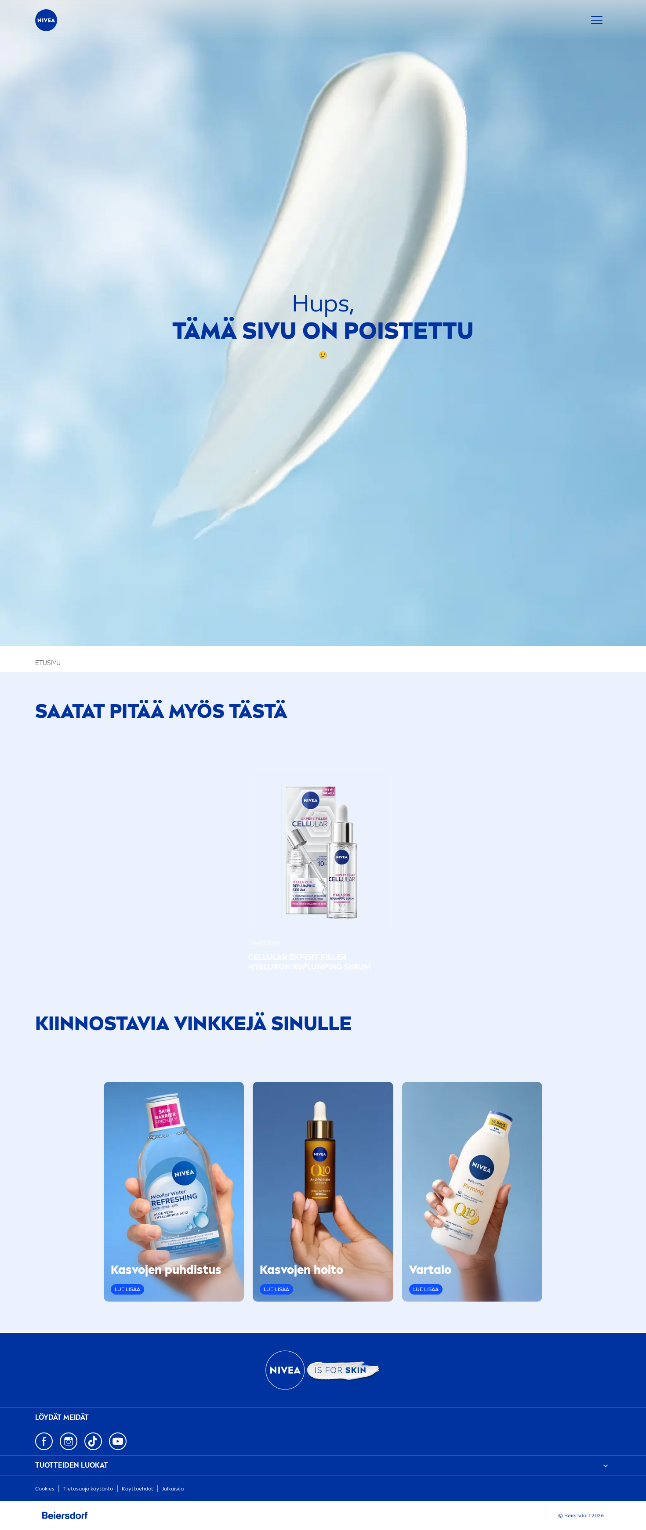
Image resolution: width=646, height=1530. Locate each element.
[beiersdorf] (65, 1515)
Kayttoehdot (137, 1489)
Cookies (44, 1489)
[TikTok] (93, 1441)
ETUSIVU (48, 663)
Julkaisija (173, 1489)
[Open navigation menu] (597, 20)
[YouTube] (118, 1441)
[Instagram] (68, 1441)
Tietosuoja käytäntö (88, 1489)
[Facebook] (44, 1441)
